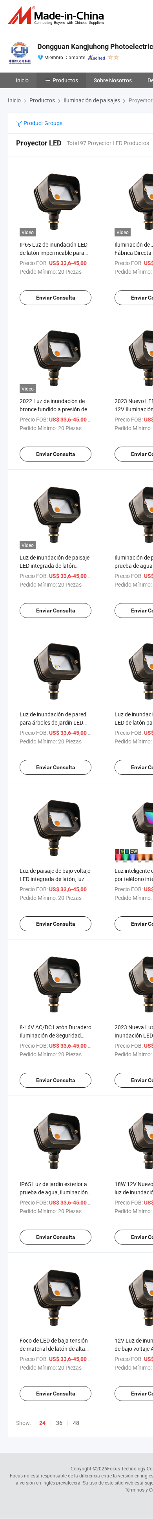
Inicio (22, 80)
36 (59, 1422)
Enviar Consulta (55, 297)
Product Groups (42, 123)
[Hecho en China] (57, 15)
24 (42, 1423)
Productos (65, 80)
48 (76, 1422)
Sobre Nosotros (113, 80)
